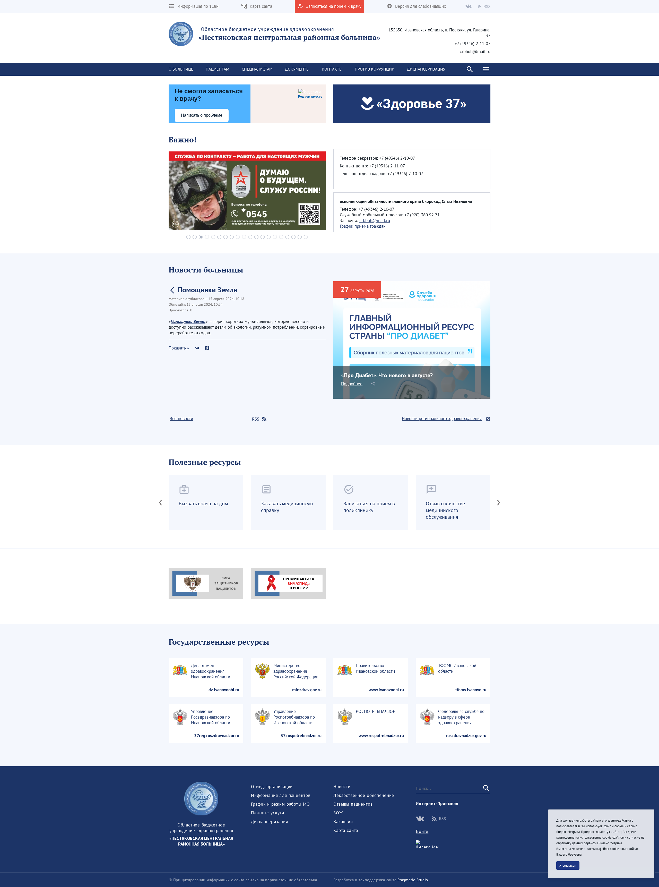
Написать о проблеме (201, 115)
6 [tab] (219, 237)
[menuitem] (181, 69)
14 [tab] (269, 237)
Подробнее (351, 384)
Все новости (181, 418)
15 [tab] (275, 237)
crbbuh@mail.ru (374, 220)
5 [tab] (213, 237)
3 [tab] (201, 237)
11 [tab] (250, 237)
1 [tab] (188, 237)
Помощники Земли (188, 321)
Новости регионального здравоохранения (442, 418)
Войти (422, 831)
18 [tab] (293, 237)
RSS (255, 419)
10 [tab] (244, 237)
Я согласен (567, 865)
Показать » (179, 348)
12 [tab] (256, 237)
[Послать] (485, 788)
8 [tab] (232, 237)
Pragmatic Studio (412, 879)
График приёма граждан (363, 226)
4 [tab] (207, 237)
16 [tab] (281, 237)
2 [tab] (195, 237)
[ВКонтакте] (197, 348)
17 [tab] (287, 237)
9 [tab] (238, 237)
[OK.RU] (207, 348)
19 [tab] (300, 237)
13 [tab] (263, 237)
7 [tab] (225, 237)
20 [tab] (306, 237)
